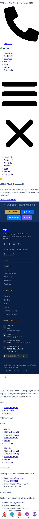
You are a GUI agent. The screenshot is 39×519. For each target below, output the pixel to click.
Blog (6, 64)
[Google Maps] (19, 244)
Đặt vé (19, 371)
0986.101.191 (11, 351)
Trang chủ (7, 296)
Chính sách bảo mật (10, 311)
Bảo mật (5, 371)
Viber (28, 217)
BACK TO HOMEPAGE (8, 200)
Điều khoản (12, 371)
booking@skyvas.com (14, 337)
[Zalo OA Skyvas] (4, 244)
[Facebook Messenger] (9, 244)
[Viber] (14, 244)
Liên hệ (7, 67)
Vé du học (7, 280)
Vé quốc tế (8, 56)
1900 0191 (10, 328)
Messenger (15, 217)
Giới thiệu (7, 61)
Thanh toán (8, 70)
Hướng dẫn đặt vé (10, 273)
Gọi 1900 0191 (13, 212)
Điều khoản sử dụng (10, 314)
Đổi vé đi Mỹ (8, 277)
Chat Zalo (29, 212)
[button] (19, 113)
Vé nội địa (7, 270)
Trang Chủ (8, 53)
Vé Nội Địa (8, 59)
